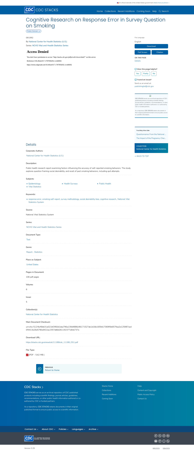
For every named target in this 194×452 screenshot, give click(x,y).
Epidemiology (34, 183)
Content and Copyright (147, 390)
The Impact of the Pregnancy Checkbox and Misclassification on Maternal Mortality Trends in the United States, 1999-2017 (151, 138)
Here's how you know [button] (161, 3)
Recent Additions (126, 11)
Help (154, 11)
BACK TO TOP (143, 156)
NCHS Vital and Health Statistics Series (50, 45)
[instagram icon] (164, 436)
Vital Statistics (35, 186)
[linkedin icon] (168, 436)
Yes (137, 73)
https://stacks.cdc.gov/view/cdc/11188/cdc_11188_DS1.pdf (52, 342)
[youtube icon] (156, 441)
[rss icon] (168, 441)
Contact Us (142, 398)
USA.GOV (166, 448)
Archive (92, 429)
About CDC (47, 429)
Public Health (105, 183)
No (154, 73)
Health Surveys (71, 183)
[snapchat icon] (164, 441)
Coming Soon (143, 11)
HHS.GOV (156, 448)
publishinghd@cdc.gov (144, 86)
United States (32, 264)
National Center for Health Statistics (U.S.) (48, 41)
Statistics (38, 252)
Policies (62, 429)
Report (29, 252)
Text (28, 239)
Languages (77, 429)
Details (138, 61)
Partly (145, 73)
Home (100, 11)
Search (165, 11)
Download (151, 46)
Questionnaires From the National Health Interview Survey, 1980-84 (151, 134)
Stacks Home (107, 386)
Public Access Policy (146, 394)
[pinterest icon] (160, 441)
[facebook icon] (156, 436)
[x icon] (160, 436)
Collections (110, 11)
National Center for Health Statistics (42, 314)
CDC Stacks (32, 387)
